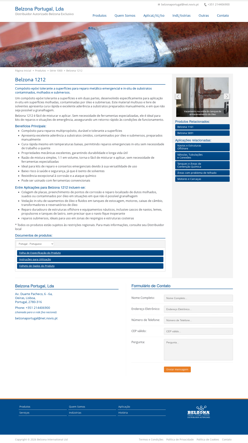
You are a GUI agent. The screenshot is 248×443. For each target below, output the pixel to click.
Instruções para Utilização (35, 259)
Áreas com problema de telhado (196, 172)
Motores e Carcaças (189, 179)
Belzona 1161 (185, 127)
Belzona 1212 (74, 70)
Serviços (24, 412)
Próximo (227, 97)
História (123, 412)
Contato (223, 15)
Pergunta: (138, 342)
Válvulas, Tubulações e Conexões (190, 156)
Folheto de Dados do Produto (36, 266)
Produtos (100, 15)
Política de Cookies (208, 439)
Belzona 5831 (185, 133)
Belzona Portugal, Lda (44, 11)
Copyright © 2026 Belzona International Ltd (41, 439)
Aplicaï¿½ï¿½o (153, 15)
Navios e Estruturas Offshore (189, 147)
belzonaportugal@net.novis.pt (180, 4)
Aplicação (124, 406)
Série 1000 (56, 70)
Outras (204, 15)
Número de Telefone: (145, 320)
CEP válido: (138, 331)
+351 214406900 (219, 4)
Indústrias (75, 412)
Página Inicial (23, 70)
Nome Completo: (143, 298)
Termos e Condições (151, 439)
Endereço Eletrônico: (145, 309)
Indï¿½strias (181, 15)
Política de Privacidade (180, 439)
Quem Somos (125, 15)
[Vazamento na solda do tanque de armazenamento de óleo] (202, 98)
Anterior (178, 97)
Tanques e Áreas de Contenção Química (189, 165)
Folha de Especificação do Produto (40, 253)
